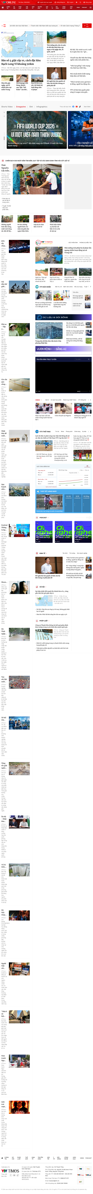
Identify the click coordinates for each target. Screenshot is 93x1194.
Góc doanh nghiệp (82, 553)
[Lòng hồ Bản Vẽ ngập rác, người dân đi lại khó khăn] (70, 272)
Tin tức (57, 431)
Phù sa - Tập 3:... (3, 326)
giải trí (47, 7)
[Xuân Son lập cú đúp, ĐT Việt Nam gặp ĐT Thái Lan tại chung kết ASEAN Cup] (82, 455)
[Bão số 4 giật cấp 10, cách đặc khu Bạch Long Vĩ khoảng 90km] (22, 44)
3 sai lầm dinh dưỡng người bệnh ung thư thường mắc (59, 304)
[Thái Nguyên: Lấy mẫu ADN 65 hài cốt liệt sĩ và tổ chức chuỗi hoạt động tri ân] (37, 179)
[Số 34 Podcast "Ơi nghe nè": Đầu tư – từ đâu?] (63, 532)
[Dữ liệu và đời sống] (52, 317)
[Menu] (90, 7)
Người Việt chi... (3, 966)
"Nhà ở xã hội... (4, 1013)
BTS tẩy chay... (3, 243)
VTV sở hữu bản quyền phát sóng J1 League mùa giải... (80, 91)
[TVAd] (88, 1169)
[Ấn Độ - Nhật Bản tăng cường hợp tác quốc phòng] (19, 821)
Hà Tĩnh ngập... (4, 631)
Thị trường (72, 553)
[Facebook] (73, 106)
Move (62, 431)
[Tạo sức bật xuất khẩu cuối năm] (19, 682)
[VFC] (80, 1169)
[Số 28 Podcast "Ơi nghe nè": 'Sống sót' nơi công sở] (83, 532)
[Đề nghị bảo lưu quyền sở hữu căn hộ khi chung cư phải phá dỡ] (56, 73)
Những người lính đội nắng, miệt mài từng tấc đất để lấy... (6, 228)
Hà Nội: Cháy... (4, 912)
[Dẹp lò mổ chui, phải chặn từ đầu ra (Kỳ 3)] (56, 272)
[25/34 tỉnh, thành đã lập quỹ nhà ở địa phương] (19, 869)
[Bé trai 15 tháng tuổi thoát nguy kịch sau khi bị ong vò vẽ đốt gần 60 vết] (43, 295)
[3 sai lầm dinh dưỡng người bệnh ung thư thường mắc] (61, 295)
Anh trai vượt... (3, 1104)
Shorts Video (7, 107)
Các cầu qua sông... (4, 381)
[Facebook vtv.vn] (77, 2)
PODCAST (43, 518)
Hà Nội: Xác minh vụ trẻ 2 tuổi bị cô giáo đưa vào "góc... (81, 51)
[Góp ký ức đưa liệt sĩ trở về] (39, 218)
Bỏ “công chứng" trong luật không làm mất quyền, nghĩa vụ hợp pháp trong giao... (75, 567)
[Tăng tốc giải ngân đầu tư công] (19, 768)
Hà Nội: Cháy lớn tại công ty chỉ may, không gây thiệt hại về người (53, 610)
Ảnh (31, 107)
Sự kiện (84, 431)
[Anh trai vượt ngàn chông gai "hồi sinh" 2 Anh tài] (19, 1107)
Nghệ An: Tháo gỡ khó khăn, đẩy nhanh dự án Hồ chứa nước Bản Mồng (40, 279)
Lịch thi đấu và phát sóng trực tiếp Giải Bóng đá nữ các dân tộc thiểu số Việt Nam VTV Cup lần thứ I (52, 437)
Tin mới (87, 25)
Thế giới (27, 7)
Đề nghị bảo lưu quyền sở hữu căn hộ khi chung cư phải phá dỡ (56, 83)
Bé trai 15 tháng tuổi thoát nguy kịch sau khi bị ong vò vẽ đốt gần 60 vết (43, 304)
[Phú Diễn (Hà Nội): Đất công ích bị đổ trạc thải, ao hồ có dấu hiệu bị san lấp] (85, 272)
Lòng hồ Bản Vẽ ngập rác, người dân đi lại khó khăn (70, 279)
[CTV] (80, 1175)
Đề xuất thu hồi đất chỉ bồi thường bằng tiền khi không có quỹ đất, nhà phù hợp (75, 575)
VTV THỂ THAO (45, 432)
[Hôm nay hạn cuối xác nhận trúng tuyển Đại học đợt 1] (44, 408)
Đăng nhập (89, 2)
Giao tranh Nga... (3, 1058)
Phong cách (69, 431)
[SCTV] (80, 1181)
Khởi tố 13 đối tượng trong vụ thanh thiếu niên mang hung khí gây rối (53, 644)
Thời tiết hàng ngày (48, 491)
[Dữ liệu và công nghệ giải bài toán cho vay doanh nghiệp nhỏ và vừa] (89, 333)
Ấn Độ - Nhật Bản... (3, 819)
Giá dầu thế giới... (4, 284)
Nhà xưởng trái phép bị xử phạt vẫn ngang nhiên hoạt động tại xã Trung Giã (77, 250)
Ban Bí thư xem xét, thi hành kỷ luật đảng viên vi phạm (37, 86)
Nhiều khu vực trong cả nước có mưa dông (49, 511)
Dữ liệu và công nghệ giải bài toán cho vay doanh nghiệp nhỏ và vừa (75, 333)
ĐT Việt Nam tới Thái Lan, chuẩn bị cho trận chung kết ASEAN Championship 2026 (61, 457)
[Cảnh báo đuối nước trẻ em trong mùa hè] (87, 305)
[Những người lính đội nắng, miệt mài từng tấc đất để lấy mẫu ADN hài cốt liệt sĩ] (7, 218)
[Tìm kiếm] (81, 2)
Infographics (41, 107)
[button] (88, 286)
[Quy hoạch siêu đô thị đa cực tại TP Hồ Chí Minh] (19, 489)
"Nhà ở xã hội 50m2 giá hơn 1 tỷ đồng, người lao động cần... (80, 83)
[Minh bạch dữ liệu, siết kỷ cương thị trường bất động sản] (89, 341)
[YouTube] (77, 106)
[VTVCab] (88, 1175)
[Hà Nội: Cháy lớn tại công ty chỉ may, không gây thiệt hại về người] (19, 915)
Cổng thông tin (61, 2)
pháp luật (20, 7)
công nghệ (63, 7)
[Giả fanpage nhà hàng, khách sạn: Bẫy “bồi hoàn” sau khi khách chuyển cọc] (22, 78)
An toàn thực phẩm (56, 400)
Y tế (52, 7)
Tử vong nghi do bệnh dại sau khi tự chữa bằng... (78, 297)
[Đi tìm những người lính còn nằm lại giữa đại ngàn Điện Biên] (23, 218)
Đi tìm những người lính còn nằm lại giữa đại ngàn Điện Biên (23, 228)
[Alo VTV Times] (43, 242)
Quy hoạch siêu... (3, 486)
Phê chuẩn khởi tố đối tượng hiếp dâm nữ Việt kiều (80, 75)
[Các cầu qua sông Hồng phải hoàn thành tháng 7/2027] (19, 384)
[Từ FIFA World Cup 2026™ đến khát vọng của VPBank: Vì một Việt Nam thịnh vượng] (37, 130)
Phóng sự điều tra (86, 242)
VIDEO (37, 400)
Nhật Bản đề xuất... (4, 433)
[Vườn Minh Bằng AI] (63, 349)
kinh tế (33, 7)
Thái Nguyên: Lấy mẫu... (6, 168)
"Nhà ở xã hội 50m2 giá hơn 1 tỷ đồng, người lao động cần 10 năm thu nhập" (75, 560)
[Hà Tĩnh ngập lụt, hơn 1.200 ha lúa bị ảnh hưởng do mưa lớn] (19, 634)
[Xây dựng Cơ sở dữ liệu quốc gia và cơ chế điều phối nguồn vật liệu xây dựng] (89, 325)
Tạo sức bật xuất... (4, 679)
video (78, 7)
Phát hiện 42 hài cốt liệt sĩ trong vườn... (6, 200)
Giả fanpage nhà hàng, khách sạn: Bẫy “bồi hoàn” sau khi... (22, 86)
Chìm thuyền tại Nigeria (63, 416)
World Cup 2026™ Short (69, 400)
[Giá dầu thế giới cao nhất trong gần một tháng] (19, 287)
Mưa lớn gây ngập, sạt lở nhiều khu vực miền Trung (6, 86)
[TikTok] (80, 106)
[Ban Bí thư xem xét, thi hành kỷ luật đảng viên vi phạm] (37, 78)
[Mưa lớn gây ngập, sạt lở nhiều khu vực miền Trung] (7, 78)
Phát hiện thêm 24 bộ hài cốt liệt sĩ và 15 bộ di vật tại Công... (55, 228)
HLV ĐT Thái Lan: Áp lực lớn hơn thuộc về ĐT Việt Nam (44, 456)
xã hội (14, 7)
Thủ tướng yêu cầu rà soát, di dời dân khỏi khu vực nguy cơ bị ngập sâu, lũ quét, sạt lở (56, 48)
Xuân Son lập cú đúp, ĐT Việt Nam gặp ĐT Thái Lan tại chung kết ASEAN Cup (82, 438)
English (71, 2)
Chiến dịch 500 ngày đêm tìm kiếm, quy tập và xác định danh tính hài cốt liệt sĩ (37, 161)
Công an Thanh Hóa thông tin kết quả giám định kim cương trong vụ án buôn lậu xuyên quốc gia (51, 626)
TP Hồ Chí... (3, 719)
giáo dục (71, 7)
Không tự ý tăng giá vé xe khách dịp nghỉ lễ (82, 417)
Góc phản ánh (73, 242)
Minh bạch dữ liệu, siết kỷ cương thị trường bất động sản (74, 341)
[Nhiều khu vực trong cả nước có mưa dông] (49, 502)
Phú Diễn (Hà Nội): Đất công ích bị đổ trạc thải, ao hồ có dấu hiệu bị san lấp (85, 279)
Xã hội (42, 587)
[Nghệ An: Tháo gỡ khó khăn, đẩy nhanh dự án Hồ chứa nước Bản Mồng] (41, 272)
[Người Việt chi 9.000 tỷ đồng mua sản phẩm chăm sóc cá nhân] (19, 968)
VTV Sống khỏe (82, 400)
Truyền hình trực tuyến (45, 2)
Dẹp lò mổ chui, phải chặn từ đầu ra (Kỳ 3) (56, 279)
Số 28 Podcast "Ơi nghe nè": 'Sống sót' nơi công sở (83, 537)
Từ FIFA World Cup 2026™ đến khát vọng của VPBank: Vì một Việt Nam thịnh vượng (35, 144)
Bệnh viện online (68, 286)
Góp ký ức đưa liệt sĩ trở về (39, 226)
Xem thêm (87, 106)
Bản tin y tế (58, 286)
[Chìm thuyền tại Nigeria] (63, 408)
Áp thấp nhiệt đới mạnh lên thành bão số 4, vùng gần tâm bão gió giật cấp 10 (51, 592)
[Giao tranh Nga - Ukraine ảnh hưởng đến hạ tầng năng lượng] (19, 1061)
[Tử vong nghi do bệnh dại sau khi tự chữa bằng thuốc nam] (87, 297)
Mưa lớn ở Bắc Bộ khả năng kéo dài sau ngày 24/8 (52, 614)
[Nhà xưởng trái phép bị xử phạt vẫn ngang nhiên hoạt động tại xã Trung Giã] (49, 255)
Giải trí (47, 400)
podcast (84, 7)
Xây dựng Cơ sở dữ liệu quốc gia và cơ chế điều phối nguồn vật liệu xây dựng (75, 325)
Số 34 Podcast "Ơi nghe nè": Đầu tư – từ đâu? (63, 536)
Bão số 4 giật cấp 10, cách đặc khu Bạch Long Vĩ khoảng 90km (21, 62)
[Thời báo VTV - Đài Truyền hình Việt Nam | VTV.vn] (8, 2)
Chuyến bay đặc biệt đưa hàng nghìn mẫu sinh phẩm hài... (80, 59)
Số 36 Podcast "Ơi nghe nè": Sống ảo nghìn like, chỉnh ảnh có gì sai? (44, 536)
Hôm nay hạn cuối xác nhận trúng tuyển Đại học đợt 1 (43, 418)
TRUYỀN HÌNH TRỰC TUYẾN (46, 359)
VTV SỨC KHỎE (45, 287)
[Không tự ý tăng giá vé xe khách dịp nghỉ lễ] (83, 408)
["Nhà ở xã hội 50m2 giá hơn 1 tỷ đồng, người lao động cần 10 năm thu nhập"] (19, 1016)
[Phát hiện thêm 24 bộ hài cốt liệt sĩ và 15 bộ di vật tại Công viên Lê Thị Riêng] (55, 218)
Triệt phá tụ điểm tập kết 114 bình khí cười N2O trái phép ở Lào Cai (52, 649)
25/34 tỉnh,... (3, 866)
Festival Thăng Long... (4, 527)
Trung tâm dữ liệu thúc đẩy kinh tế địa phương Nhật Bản (48, 342)
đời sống (57, 7)
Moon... (4, 582)
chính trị (8, 7)
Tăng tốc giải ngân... (4, 765)
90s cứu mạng (78, 286)
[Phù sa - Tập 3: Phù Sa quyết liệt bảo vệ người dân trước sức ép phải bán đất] (19, 329)
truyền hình (40, 7)
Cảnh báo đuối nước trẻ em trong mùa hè (77, 305)
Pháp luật (44, 621)
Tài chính (65, 553)
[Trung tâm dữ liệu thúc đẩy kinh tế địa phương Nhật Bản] (49, 330)
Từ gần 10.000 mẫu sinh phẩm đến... (6, 207)
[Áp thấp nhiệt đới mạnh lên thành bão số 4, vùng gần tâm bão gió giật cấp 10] (44, 600)
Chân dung (77, 431)
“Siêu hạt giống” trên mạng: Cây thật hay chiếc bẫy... (80, 67)
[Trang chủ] (2, 7)
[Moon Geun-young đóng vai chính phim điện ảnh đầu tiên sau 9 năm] (19, 587)
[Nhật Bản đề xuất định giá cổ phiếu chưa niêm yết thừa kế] (19, 436)
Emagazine (21, 107)
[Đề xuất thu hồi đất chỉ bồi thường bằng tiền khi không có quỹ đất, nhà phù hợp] (89, 576)
